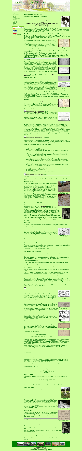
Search (18, 26)
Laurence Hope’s (48, 427)
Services (14, 23)
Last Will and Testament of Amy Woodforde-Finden (34, 174)
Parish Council (15, 22)
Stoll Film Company (38, 424)
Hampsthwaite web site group (42, 450)
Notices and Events (16, 14)
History (14, 15)
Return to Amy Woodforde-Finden (42, 20)
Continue (26, 439)
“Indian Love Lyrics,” (45, 424)
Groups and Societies (16, 18)
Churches (14, 17)
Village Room (15, 16)
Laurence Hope (43, 206)
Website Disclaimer (37, 448)
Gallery (14, 20)
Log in (14, 24)
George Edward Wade (38, 188)
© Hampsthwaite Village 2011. (41, 447)
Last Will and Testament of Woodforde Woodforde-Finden (35, 137)
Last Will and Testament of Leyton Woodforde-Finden (35, 111)
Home (14, 13)
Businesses (15, 19)
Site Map (14, 25)
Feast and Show (15, 21)
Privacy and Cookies (44, 448)
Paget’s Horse (43, 101)
